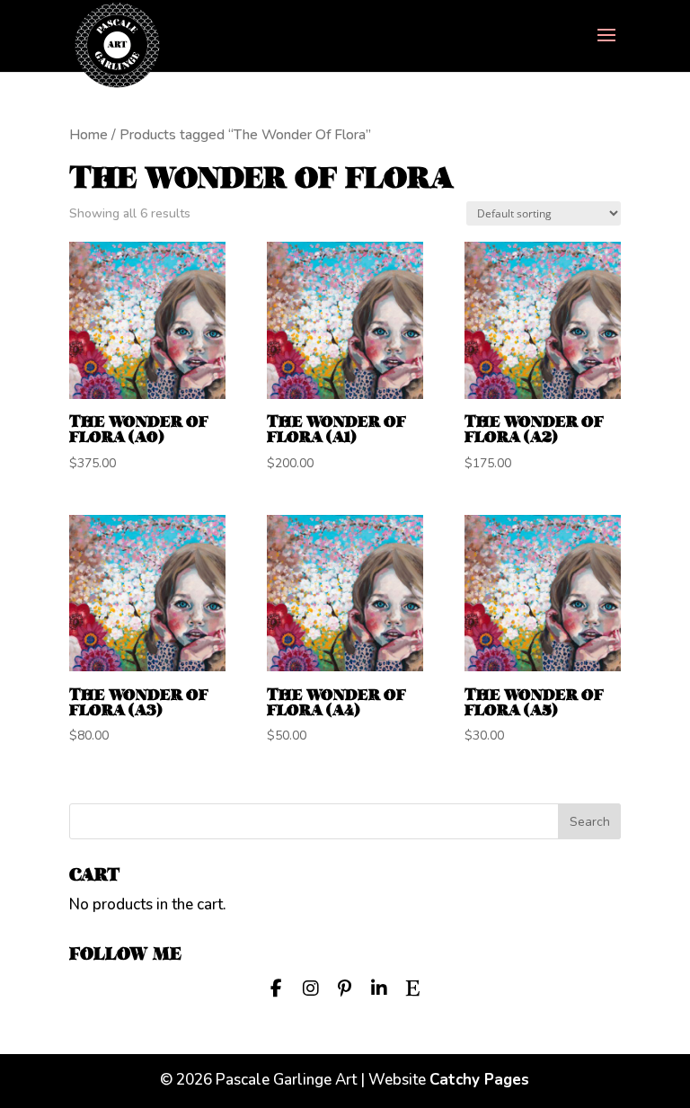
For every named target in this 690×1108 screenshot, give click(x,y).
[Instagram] (310, 986)
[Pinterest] (345, 986)
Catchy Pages (479, 1079)
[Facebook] (276, 986)
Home (88, 135)
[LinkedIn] (379, 986)
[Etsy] (413, 986)
